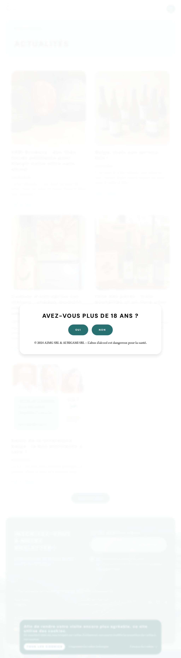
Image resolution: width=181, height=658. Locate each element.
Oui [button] (78, 329)
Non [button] (102, 329)
